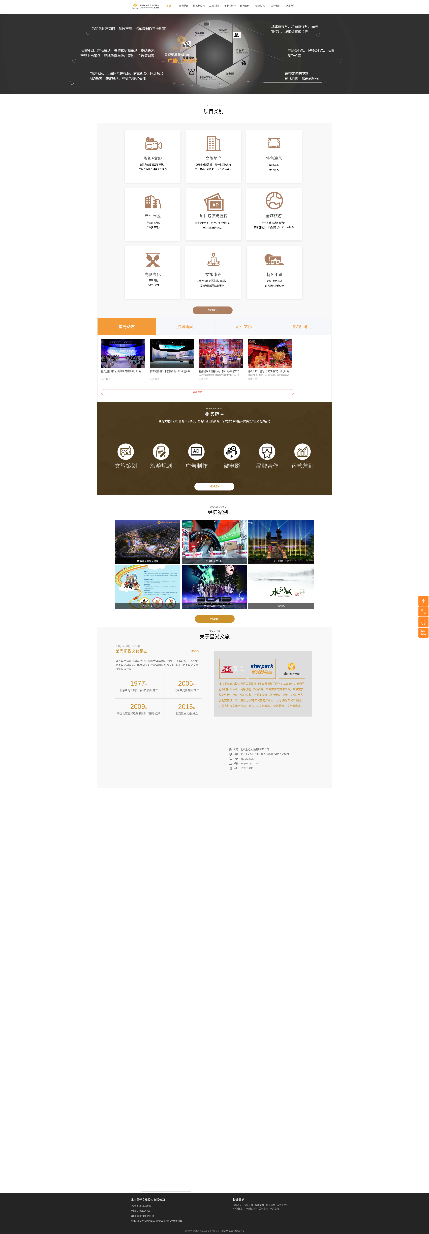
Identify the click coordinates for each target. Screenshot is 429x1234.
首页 (168, 6)
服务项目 (237, 1205)
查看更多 (197, 392)
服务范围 (184, 6)
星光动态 (127, 327)
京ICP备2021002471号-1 (232, 1231)
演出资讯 (260, 6)
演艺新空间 (199, 6)
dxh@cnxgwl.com (146, 1216)
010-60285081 (144, 1206)
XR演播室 (214, 6)
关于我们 (275, 6)
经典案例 (245, 6)
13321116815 (143, 1211)
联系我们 (290, 6)
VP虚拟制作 (229, 6)
